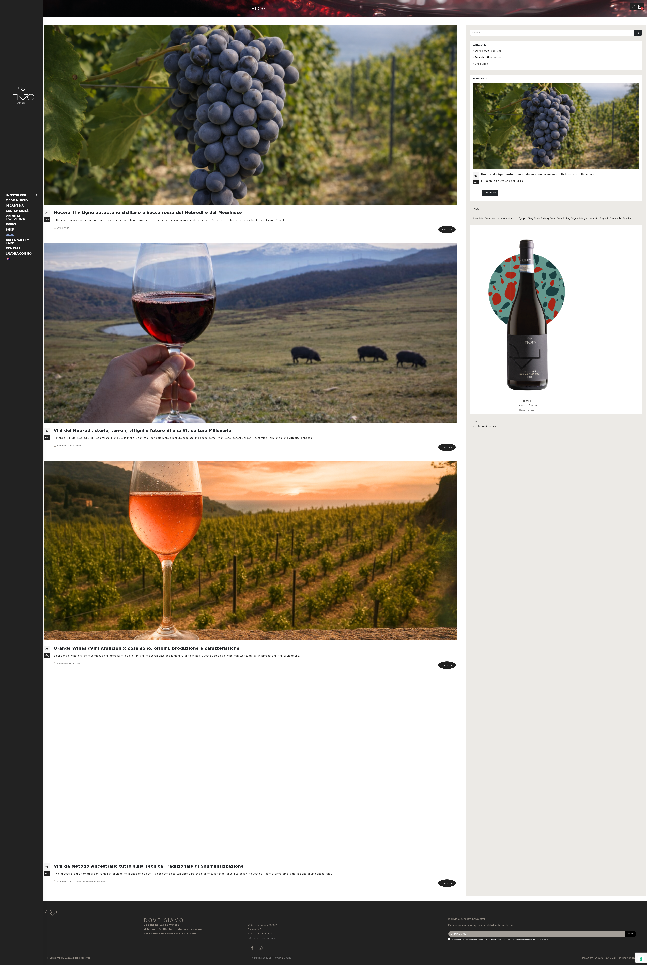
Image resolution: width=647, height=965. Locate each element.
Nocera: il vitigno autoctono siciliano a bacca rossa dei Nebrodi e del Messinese (148, 212)
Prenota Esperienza (15, 217)
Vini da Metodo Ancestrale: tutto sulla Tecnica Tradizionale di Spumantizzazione (149, 866)
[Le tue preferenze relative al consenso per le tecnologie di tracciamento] (641, 959)
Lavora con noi (19, 253)
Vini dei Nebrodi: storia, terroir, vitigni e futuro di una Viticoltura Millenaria (142, 430)
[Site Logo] (21, 95)
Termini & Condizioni (261, 957)
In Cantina (15, 205)
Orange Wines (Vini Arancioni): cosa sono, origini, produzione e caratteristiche (147, 648)
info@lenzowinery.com (261, 938)
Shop (10, 229)
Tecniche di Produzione (68, 663)
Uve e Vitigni (63, 228)
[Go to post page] (556, 126)
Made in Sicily (17, 200)
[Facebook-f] (252, 948)
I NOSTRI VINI (16, 195)
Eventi (11, 224)
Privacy (277, 957)
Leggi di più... (447, 229)
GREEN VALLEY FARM (17, 241)
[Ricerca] (638, 33)
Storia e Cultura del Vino (69, 446)
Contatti (13, 248)
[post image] (250, 115)
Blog (10, 235)
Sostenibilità (17, 211)
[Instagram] (260, 948)
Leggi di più (490, 192)
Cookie (287, 957)
